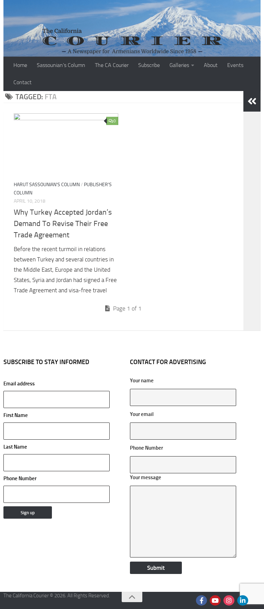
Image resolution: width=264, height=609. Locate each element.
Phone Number (19, 478)
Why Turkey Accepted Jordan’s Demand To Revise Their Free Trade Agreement (63, 223)
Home (20, 65)
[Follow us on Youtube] (215, 600)
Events (235, 65)
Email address (19, 384)
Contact (22, 82)
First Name (15, 415)
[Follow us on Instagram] (228, 600)
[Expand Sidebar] (252, 101)
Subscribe (149, 65)
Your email (142, 414)
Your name (142, 380)
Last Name (15, 447)
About (211, 65)
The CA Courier (112, 65)
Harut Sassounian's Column (47, 185)
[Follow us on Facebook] (201, 600)
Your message (145, 477)
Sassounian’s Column (61, 65)
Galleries (179, 65)
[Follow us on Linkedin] (242, 600)
